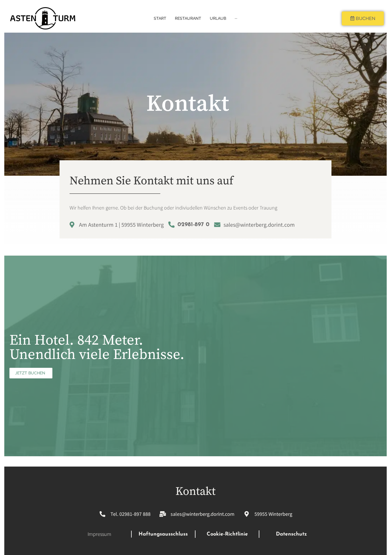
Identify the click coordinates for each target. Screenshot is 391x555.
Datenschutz (291, 534)
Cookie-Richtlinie (227, 534)
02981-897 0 (193, 225)
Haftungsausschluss (163, 534)
